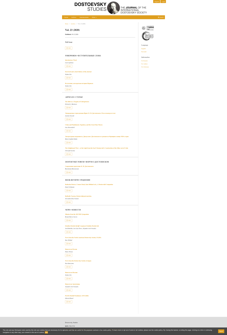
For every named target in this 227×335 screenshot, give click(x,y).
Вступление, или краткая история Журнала (79, 83)
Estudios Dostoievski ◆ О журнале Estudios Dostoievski (82, 226)
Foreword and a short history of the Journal (78, 72)
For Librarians (145, 67)
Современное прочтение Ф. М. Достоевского (79, 166)
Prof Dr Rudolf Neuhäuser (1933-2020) (77, 296)
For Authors (144, 64)
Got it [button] (221, 331)
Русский (143, 52)
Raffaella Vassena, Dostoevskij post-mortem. (78, 196)
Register (157, 1)
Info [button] (46, 332)
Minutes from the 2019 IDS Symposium (77, 214)
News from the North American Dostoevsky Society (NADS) (83, 237)
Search (161, 17)
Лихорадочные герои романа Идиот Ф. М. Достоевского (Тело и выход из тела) (90, 113)
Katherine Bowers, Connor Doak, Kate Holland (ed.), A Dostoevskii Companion (89, 184)
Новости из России (71, 249)
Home (66, 24)
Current (66, 17)
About (94, 17)
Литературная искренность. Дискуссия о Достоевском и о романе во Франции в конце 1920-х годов (97, 136)
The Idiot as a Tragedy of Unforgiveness (77, 102)
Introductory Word (71, 60)
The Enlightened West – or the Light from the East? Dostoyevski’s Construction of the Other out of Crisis (96, 148)
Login (163, 1)
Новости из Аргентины (72, 284)
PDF (69, 48)
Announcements (84, 17)
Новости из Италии (71, 272)
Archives (73, 17)
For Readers (144, 61)
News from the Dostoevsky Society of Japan (78, 261)
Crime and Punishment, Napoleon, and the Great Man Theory (84, 125)
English (143, 48)
